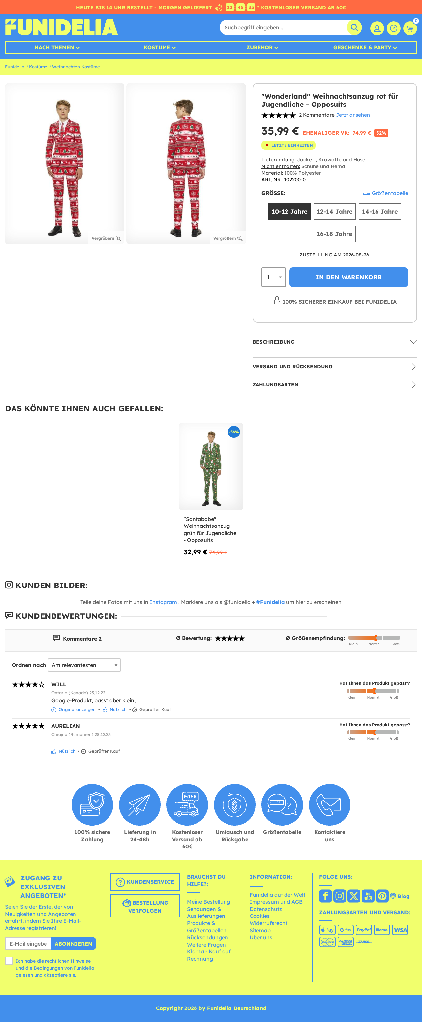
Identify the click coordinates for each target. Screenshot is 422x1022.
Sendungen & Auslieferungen (206, 912)
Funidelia (14, 66)
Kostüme (157, 47)
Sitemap (260, 930)
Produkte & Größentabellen (206, 927)
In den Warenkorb (349, 277)
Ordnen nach (29, 665)
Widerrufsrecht (268, 923)
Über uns (261, 937)
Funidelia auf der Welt (277, 894)
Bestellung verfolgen (148, 906)
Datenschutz (266, 909)
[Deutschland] (325, 896)
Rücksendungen (207, 937)
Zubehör (259, 47)
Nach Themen (54, 47)
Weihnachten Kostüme (76, 66)
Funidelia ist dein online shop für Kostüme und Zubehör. (61, 27)
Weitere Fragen (206, 944)
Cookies (260, 916)
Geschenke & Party (362, 47)
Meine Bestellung (208, 901)
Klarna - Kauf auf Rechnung (209, 955)
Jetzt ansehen (353, 115)
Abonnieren (73, 943)
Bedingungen (48, 968)
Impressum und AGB (276, 901)
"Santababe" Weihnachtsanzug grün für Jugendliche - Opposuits (210, 530)
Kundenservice (149, 881)
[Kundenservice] (394, 28)
